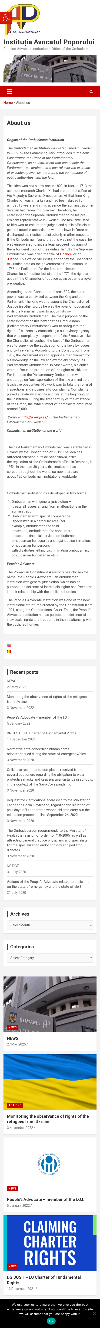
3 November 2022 (20, 1128)
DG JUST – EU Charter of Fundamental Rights (41, 733)
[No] (94, 1313)
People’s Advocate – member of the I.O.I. (38, 717)
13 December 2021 (21, 1289)
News (12, 1027)
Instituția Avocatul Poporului (48, 42)
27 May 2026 (16, 1044)
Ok (51, 1321)
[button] (6, 18)
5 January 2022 (18, 1205)
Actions (14, 1105)
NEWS (11, 681)
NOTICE (13, 866)
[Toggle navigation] (9, 91)
